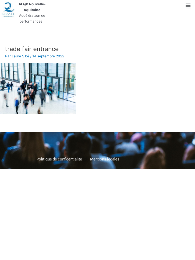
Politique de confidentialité (59, 159)
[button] (188, 6)
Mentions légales (104, 159)
